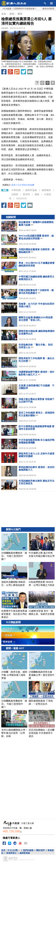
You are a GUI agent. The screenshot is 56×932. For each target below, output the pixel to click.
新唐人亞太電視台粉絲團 (22, 185)
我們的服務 (28, 850)
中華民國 (16, 190)
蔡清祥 (26, 194)
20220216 (21, 198)
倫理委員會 (25, 853)
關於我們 (40, 850)
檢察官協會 (31, 190)
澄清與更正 (11, 853)
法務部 (14, 194)
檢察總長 (46, 190)
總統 (37, 194)
